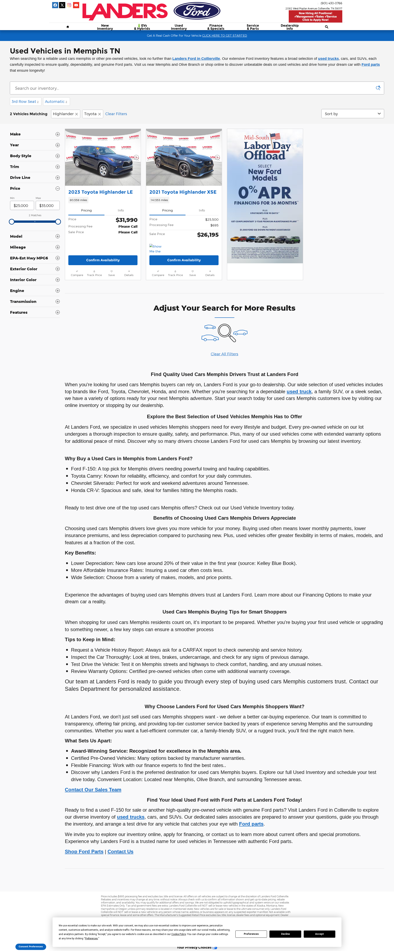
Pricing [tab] (86, 210)
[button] (102, 200)
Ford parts (371, 64)
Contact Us (120, 851)
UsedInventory (179, 27)
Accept (319, 934)
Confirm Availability (103, 260)
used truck (299, 391)
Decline (285, 934)
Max (38, 198)
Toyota (90, 113)
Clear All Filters (224, 354)
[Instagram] (69, 5)
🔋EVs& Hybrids (142, 27)
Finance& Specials (215, 27)
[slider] (12, 222)
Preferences (251, 934)
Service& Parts (253, 27)
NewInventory (105, 27)
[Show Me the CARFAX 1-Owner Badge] (157, 249)
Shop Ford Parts (84, 851)
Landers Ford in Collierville (196, 59)
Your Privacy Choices (194, 947)
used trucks (130, 817)
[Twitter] (62, 5)
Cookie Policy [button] (178, 934)
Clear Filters (116, 113)
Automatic (56, 101)
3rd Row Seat (25, 101)
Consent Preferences (31, 946)
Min (12, 198)
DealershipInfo (290, 27)
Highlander (63, 113)
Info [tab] (121, 210)
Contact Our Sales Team (93, 789)
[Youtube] (76, 5)
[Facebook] (55, 5)
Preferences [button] (91, 938)
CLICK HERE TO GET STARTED (224, 35)
